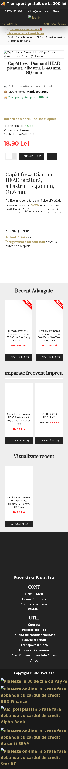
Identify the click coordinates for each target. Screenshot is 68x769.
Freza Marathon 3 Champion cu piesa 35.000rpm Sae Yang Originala (18, 335)
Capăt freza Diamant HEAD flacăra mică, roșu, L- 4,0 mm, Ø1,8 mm (19, 419)
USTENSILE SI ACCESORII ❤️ (26, 29)
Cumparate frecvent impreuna (34, 373)
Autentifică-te (16, 237)
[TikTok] (26, 560)
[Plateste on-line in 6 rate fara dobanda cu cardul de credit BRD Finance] (34, 695)
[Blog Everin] (41, 560)
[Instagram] (26, 545)
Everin (24, 130)
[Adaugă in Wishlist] (9, 323)
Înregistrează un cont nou (25, 242)
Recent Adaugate (34, 291)
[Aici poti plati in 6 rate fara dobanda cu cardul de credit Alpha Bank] (34, 715)
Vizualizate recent (34, 457)
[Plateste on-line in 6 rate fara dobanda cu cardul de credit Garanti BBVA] (34, 737)
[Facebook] (11, 545)
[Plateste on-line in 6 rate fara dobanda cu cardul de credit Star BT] (34, 757)
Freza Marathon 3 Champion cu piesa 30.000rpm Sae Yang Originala (49, 335)
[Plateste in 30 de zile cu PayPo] (34, 681)
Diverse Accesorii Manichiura (25, 33)
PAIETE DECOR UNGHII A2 (49, 416)
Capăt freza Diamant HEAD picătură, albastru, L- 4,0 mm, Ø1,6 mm (19, 502)
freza (34, 205)
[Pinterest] (56, 545)
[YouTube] (41, 545)
